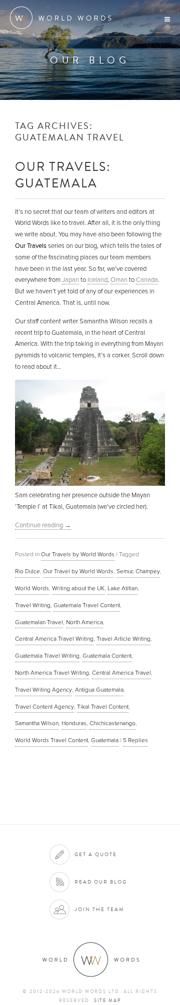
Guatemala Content (107, 655)
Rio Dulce (27, 571)
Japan (70, 280)
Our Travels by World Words (77, 554)
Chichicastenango (113, 723)
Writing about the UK (78, 588)
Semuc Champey (138, 571)
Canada (147, 280)
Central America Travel (121, 672)
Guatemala (104, 740)
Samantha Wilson (36, 723)
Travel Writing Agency (43, 689)
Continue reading (43, 525)
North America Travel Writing (52, 672)
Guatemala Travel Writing (47, 655)
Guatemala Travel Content (87, 605)
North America (84, 622)
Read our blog (100, 882)
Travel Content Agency (44, 706)
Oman (119, 280)
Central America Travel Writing (54, 638)
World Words (64, 17)
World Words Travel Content (51, 740)
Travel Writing (32, 605)
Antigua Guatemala (99, 689)
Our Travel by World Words (78, 571)
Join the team (99, 909)
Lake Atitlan (123, 588)
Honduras (74, 723)
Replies (135, 740)
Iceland (98, 280)
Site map (107, 1001)
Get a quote (95, 854)
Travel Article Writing (123, 638)
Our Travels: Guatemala (63, 174)
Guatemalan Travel (39, 622)
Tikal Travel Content (102, 706)
